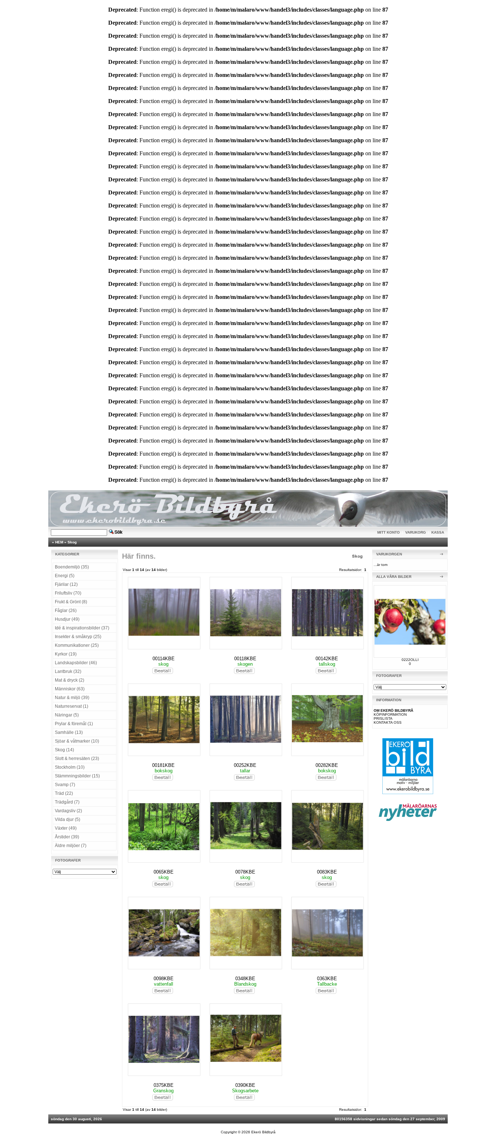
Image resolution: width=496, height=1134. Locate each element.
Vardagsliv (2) (68, 810)
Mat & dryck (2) (69, 680)
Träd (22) (64, 793)
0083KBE (327, 872)
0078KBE (245, 872)
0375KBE (164, 1085)
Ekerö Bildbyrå (263, 1132)
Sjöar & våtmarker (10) (77, 741)
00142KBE (327, 658)
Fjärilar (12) (66, 584)
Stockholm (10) (70, 767)
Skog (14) (64, 749)
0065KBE (164, 872)
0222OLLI (410, 660)
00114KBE (164, 658)
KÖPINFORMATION (390, 714)
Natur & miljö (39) (72, 697)
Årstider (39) (67, 836)
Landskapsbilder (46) (76, 662)
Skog (72, 542)
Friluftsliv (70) (68, 593)
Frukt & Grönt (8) (71, 601)
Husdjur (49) (67, 619)
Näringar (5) (67, 715)
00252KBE (245, 765)
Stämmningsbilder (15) (77, 775)
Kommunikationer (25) (77, 645)
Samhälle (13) (69, 732)
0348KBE (245, 978)
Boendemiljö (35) (72, 567)
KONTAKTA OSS (388, 722)
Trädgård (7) (67, 802)
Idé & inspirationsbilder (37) (82, 627)
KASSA (437, 532)
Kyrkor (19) (66, 654)
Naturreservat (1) (71, 706)
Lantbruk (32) (68, 671)
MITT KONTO (388, 532)
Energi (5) (64, 575)
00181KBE (163, 765)
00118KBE (245, 658)
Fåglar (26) (66, 610)
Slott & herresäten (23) (77, 758)
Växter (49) (66, 828)
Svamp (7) (65, 784)
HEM (59, 542)
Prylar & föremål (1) (74, 723)
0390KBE (245, 1085)
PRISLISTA (383, 718)
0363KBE (327, 978)
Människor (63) (70, 688)
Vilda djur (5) (67, 819)
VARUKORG (415, 532)
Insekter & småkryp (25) (78, 636)
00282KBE (327, 765)
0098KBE (164, 978)
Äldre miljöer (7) (70, 845)
